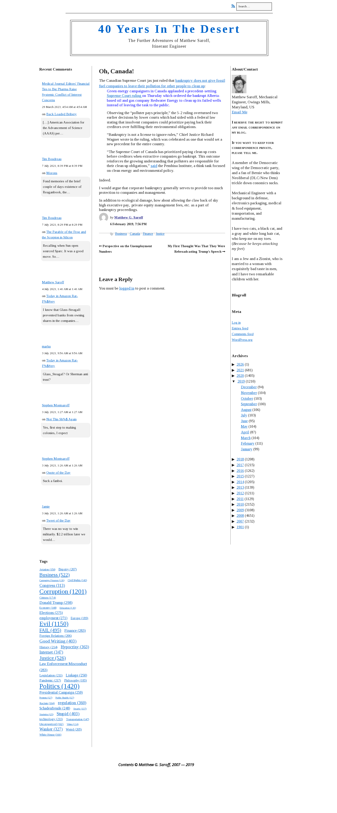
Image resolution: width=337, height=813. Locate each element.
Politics (59, 686)
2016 (240, 471)
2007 (240, 521)
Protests (45, 697)
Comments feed (243, 334)
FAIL (50, 630)
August (246, 410)
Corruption (63, 591)
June (244, 421)
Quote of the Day (58, 472)
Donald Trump (55, 602)
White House (50, 734)
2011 (240, 499)
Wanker (51, 729)
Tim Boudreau (51, 159)
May (244, 426)
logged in (126, 288)
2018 (240, 459)
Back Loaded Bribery (61, 114)
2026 (240, 364)
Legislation (51, 675)
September (249, 404)
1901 (240, 527)
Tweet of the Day (58, 520)
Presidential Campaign (61, 692)
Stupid (68, 713)
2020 (240, 376)
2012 (240, 493)
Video (73, 724)
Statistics (46, 714)
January (246, 449)
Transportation (77, 719)
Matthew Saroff (53, 282)
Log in (236, 322)
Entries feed (240, 328)
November (249, 393)
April (245, 432)
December (249, 387)
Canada (135, 233)
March (246, 438)
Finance (75, 630)
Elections (51, 612)
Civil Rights (77, 580)
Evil (54, 623)
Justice (52, 658)
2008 (240, 515)
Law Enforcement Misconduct (63, 667)
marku (46, 346)
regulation (72, 702)
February (247, 443)
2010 (240, 504)
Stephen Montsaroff (55, 405)
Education (68, 607)
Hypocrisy (75, 646)
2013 (240, 487)
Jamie (46, 506)
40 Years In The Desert (169, 28)
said (154, 166)
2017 (240, 465)
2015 (240, 476)
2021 (240, 370)
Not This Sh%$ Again (61, 419)
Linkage (76, 675)
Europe (79, 618)
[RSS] (234, 6)
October (247, 398)
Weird (74, 729)
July (244, 415)
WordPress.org (242, 340)
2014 (240, 482)
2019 (241, 381)
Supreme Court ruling (124, 95)
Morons (51, 173)
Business (54, 575)
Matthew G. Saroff (128, 217)
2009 (240, 510)
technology (51, 719)
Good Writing (58, 640)
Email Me (239, 112)
